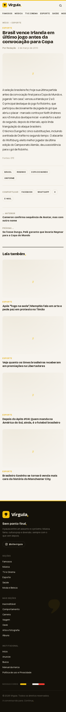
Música (19, 13)
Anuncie (6, 656)
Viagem (6, 619)
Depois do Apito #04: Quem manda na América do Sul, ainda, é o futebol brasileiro (31, 420)
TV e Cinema (31, 13)
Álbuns (5, 635)
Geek (5, 624)
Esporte (45, 13)
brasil (8, 172)
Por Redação (9, 47)
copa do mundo (39, 172)
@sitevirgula (16, 544)
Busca (5, 661)
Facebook (27, 192)
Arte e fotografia (10, 630)
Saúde (55, 13)
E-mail (7, 198)
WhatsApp (43, 192)
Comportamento (11, 609)
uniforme (9, 178)
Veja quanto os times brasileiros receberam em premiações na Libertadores (31, 364)
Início (5, 23)
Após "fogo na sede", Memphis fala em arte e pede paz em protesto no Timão (32, 307)
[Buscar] (60, 5)
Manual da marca (10, 667)
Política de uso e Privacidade (16, 672)
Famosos (7, 13)
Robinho (21, 172)
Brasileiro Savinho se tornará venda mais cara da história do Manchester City (29, 477)
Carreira (6, 614)
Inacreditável (9, 604)
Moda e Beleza (9, 587)
